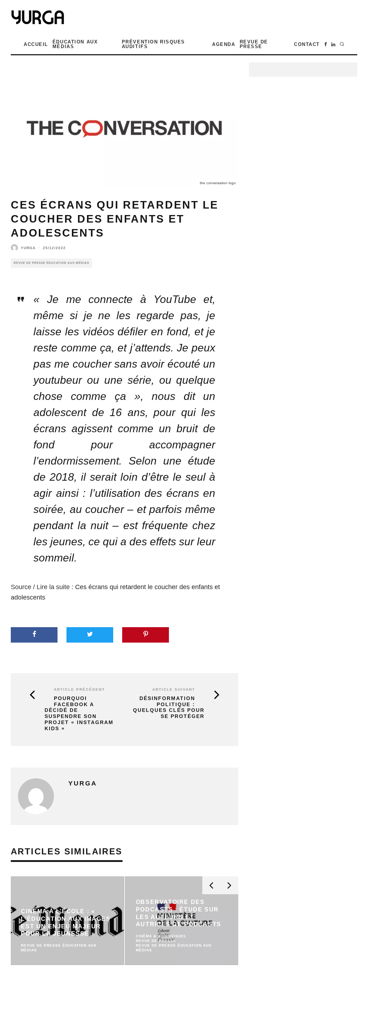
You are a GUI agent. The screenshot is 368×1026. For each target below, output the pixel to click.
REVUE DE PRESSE (254, 44)
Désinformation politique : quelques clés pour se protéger (168, 707)
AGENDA (223, 44)
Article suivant (173, 689)
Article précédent (79, 689)
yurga (28, 248)
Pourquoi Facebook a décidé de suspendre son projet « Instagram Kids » (79, 713)
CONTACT (307, 44)
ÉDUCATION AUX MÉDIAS (75, 44)
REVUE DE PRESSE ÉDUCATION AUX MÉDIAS (51, 263)
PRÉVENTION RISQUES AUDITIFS (153, 44)
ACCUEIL (36, 44)
